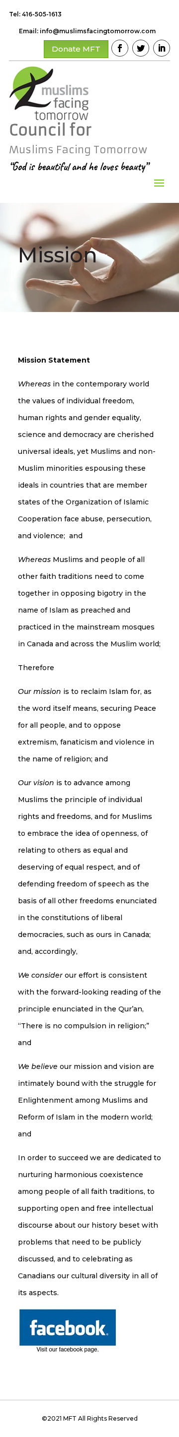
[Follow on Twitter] (140, 48)
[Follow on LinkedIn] (161, 48)
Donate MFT (76, 49)
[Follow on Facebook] (119, 48)
